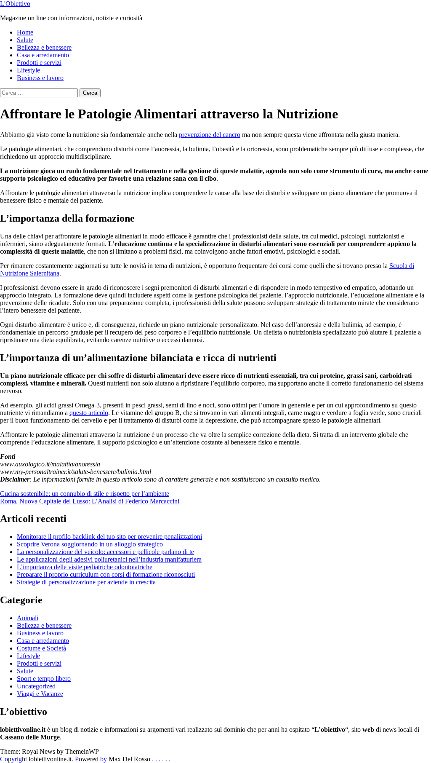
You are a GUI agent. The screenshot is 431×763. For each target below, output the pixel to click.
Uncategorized (36, 686)
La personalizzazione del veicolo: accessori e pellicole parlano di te (105, 551)
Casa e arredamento (43, 55)
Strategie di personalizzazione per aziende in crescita (86, 582)
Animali (27, 617)
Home (25, 32)
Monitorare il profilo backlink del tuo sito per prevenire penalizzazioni (109, 536)
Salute (25, 39)
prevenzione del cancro (209, 134)
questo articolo (88, 412)
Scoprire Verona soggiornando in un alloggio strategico (90, 544)
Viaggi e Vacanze (40, 693)
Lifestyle (28, 70)
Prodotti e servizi (39, 62)
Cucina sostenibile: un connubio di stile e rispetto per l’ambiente (84, 493)
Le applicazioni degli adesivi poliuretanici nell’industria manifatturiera (109, 559)
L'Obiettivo (15, 3)
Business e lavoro (40, 77)
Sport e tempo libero (44, 678)
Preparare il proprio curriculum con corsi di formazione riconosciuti (106, 574)
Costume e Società (41, 648)
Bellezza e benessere (44, 47)
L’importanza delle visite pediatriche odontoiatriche (84, 566)
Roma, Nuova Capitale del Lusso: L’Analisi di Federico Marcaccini (89, 501)
